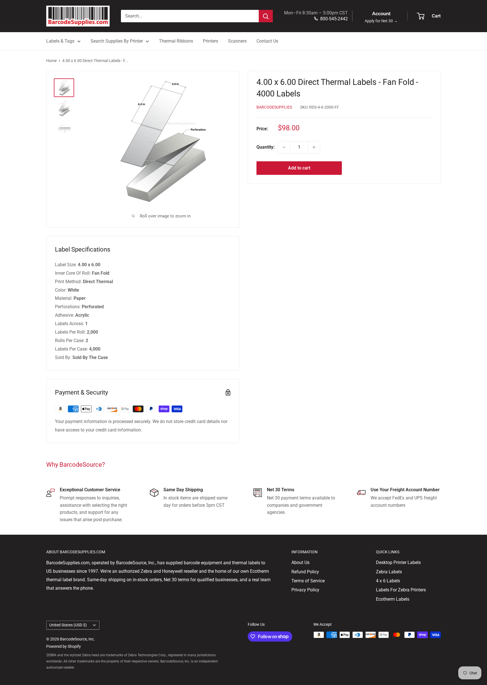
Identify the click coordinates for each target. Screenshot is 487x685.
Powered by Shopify (63, 646)
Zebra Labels (389, 571)
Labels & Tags (60, 41)
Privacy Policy (305, 590)
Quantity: (265, 147)
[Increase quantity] (314, 147)
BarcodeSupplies (274, 107)
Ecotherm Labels (392, 599)
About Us (300, 562)
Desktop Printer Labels (398, 562)
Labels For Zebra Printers (401, 590)
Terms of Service (308, 580)
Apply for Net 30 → (381, 21)
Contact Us (267, 41)
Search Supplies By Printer (116, 41)
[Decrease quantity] (284, 147)
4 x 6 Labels (388, 580)
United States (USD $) (68, 625)
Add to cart (299, 168)
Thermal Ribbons (176, 41)
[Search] (266, 16)
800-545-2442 (334, 18)
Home (51, 60)
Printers (210, 41)
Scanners (237, 41)
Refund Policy (305, 571)
